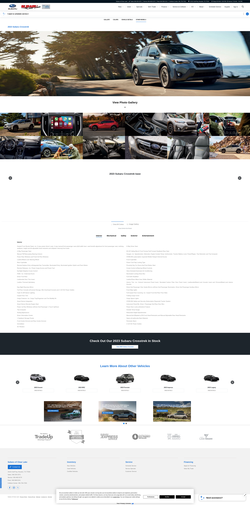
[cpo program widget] (76, 437)
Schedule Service (130, 466)
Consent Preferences (0, 483)
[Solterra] (117, 411)
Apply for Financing (190, 466)
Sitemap (38, 497)
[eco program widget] (141, 437)
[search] (243, 7)
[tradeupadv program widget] (44, 436)
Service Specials (130, 468)
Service (128, 462)
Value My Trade (189, 468)
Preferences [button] (75, 499)
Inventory (71, 462)
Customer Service (131, 471)
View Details (38, 390)
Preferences (150, 497)
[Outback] (63, 411)
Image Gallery (134, 224)
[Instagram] (14, 488)
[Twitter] (18, 488)
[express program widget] (109, 437)
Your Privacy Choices (124, 503)
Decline (167, 497)
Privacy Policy (23, 497)
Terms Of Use (31, 497)
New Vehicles (71, 466)
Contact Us (16, 467)
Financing (188, 462)
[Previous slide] (124, 423)
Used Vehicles (71, 468)
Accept (183, 497)
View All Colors (118, 224)
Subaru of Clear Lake (13, 497)
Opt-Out (50, 497)
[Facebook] (10, 488)
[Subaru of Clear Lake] (24, 7)
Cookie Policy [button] (116, 497)
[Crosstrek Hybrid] (172, 411)
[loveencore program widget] (206, 436)
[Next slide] (126, 423)
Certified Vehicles (72, 471)
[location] (188, 1)
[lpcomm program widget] (174, 436)
